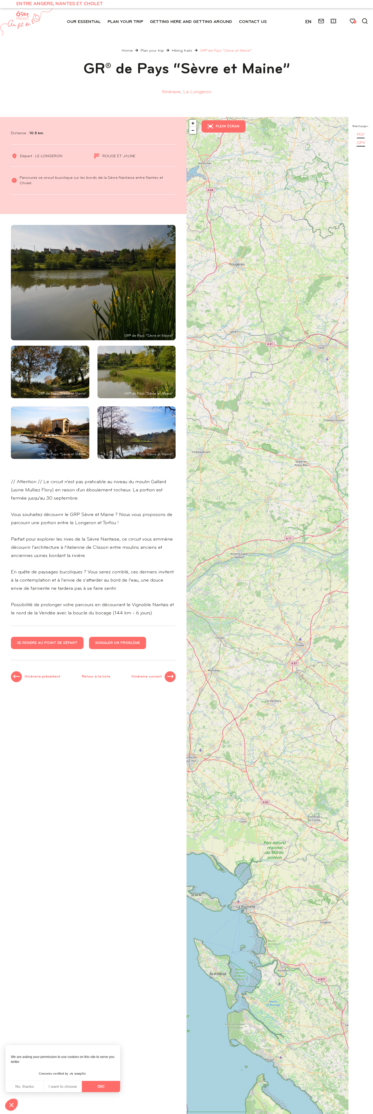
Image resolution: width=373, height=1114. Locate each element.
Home (127, 51)
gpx (361, 143)
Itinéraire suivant (146, 677)
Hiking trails (182, 51)
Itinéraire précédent (42, 677)
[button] (11, 1104)
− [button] (192, 130)
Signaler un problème (117, 643)
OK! (101, 1086)
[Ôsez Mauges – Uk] (26, 22)
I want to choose (63, 1086)
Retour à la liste (96, 677)
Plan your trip (153, 51)
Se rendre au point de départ (47, 643)
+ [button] (192, 123)
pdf (361, 135)
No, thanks (24, 1086)
